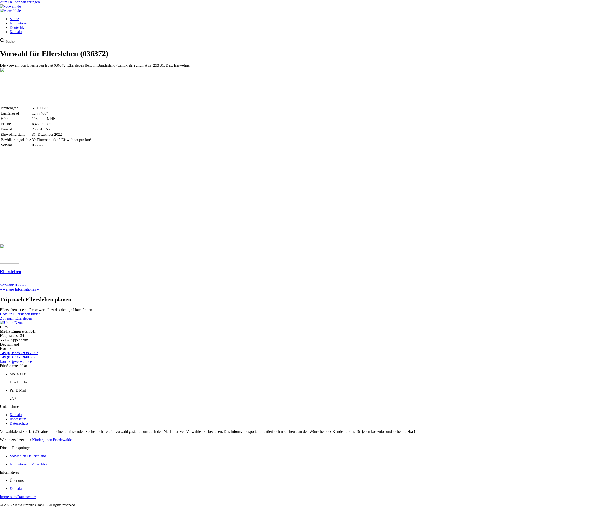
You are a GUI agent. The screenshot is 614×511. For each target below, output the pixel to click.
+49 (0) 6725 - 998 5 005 (19, 357)
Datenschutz (19, 423)
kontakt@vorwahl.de (16, 361)
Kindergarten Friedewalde (52, 440)
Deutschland (19, 27)
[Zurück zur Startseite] (10, 6)
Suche (14, 19)
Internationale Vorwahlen (29, 464)
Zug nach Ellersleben (16, 318)
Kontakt (16, 32)
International (19, 23)
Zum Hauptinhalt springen (20, 2)
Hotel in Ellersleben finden (20, 314)
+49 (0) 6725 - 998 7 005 (19, 353)
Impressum (18, 419)
